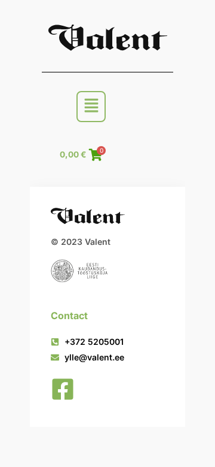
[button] (91, 106)
